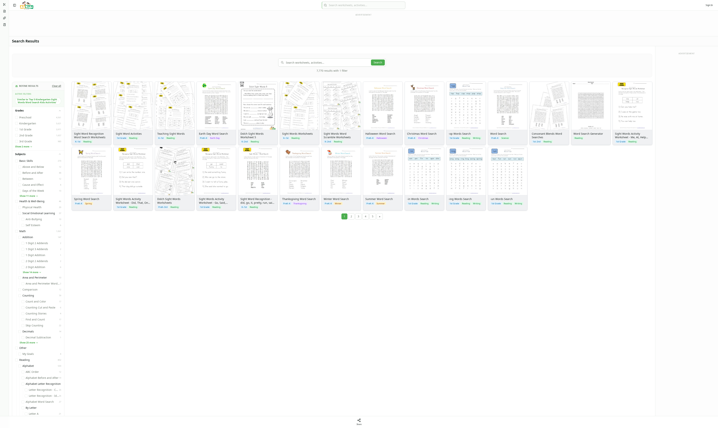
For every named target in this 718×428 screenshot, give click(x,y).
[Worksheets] (4, 11)
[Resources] (4, 25)
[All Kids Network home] (26, 5)
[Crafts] (4, 4)
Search (378, 62)
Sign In (709, 5)
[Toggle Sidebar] (8, 214)
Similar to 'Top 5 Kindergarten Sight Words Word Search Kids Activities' (37, 101)
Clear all (56, 86)
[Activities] (4, 18)
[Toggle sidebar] (14, 5)
